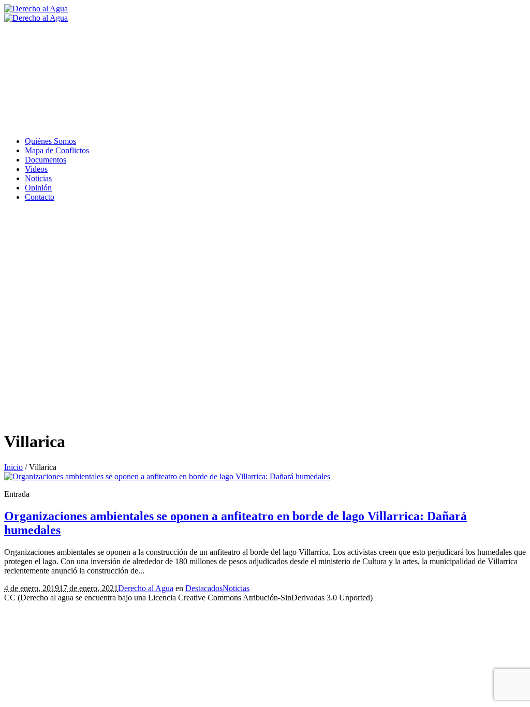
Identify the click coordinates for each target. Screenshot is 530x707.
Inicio (13, 467)
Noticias (236, 588)
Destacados (204, 588)
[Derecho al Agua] (36, 13)
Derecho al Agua (145, 588)
